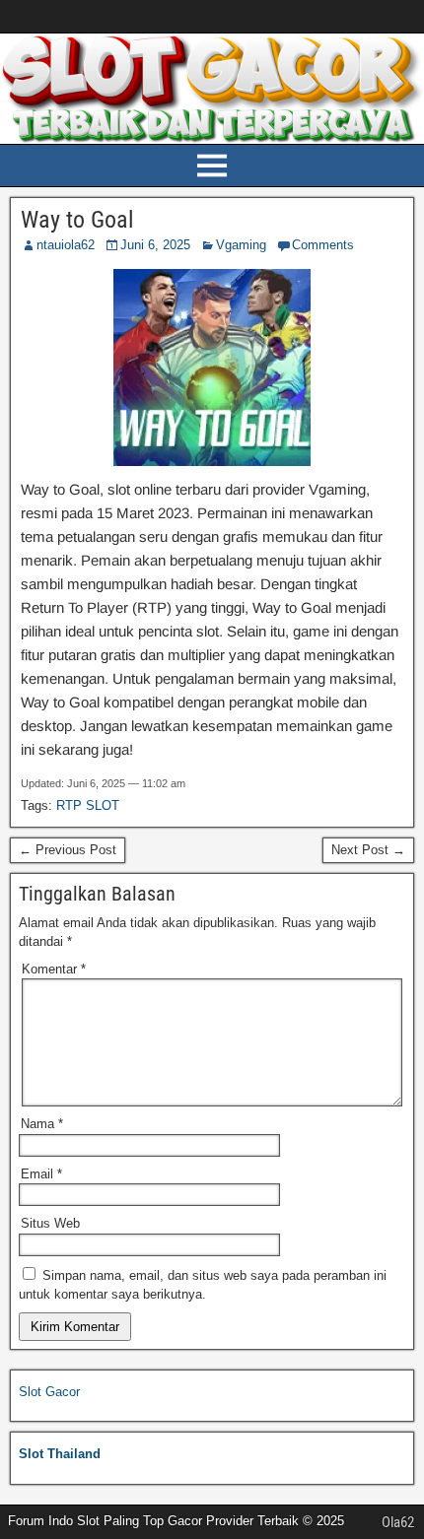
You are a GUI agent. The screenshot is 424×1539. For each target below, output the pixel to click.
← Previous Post (67, 849)
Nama (42, 1123)
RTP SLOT (87, 805)
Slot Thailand (60, 1453)
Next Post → (368, 849)
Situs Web (50, 1223)
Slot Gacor (49, 1391)
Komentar (54, 969)
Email (41, 1174)
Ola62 (398, 1522)
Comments (323, 244)
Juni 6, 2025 (155, 244)
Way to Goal (77, 220)
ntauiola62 (65, 244)
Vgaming (241, 244)
